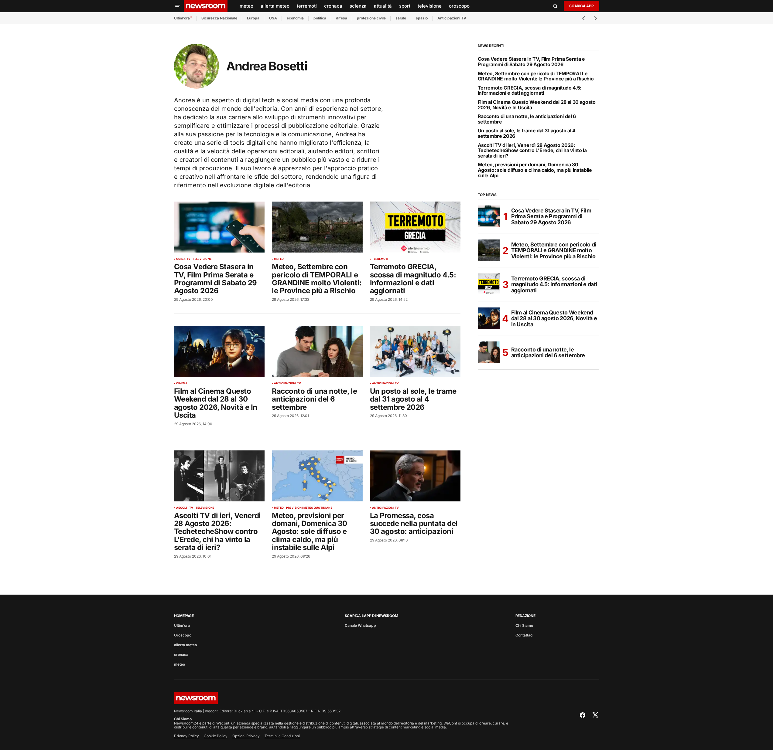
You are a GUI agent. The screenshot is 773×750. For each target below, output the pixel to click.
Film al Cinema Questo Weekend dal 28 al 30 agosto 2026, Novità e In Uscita (537, 105)
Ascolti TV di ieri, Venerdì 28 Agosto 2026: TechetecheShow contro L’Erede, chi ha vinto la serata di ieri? (532, 151)
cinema (182, 383)
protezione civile (371, 18)
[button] (177, 6)
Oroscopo (182, 635)
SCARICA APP (581, 6)
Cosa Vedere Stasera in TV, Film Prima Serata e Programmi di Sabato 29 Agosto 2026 (531, 61)
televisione (202, 258)
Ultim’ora (182, 18)
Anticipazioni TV (451, 18)
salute (400, 18)
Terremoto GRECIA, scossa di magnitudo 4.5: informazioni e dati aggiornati (530, 90)
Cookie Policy (215, 736)
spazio (422, 18)
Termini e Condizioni (282, 736)
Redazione (525, 615)
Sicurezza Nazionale (219, 18)
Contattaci (524, 635)
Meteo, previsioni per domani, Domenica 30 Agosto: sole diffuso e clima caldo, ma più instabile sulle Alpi (535, 170)
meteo (279, 258)
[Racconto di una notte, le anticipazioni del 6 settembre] (317, 351)
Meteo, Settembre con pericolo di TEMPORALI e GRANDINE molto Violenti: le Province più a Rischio (536, 76)
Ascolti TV (184, 507)
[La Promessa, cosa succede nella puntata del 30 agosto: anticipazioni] (415, 475)
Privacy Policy (186, 736)
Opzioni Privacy (246, 736)
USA (273, 18)
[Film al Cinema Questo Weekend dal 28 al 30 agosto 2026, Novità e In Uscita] (219, 351)
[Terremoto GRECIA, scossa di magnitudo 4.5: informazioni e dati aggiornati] (415, 227)
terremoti (380, 258)
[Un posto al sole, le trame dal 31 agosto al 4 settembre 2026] (415, 351)
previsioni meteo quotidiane (309, 507)
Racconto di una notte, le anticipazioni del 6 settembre (527, 119)
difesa (341, 18)
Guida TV (183, 258)
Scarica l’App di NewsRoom (371, 615)
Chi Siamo (524, 625)
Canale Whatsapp (360, 625)
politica (319, 18)
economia (295, 18)
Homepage (184, 615)
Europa (253, 18)
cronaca (181, 654)
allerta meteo (185, 645)
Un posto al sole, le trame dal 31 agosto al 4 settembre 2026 (527, 133)
